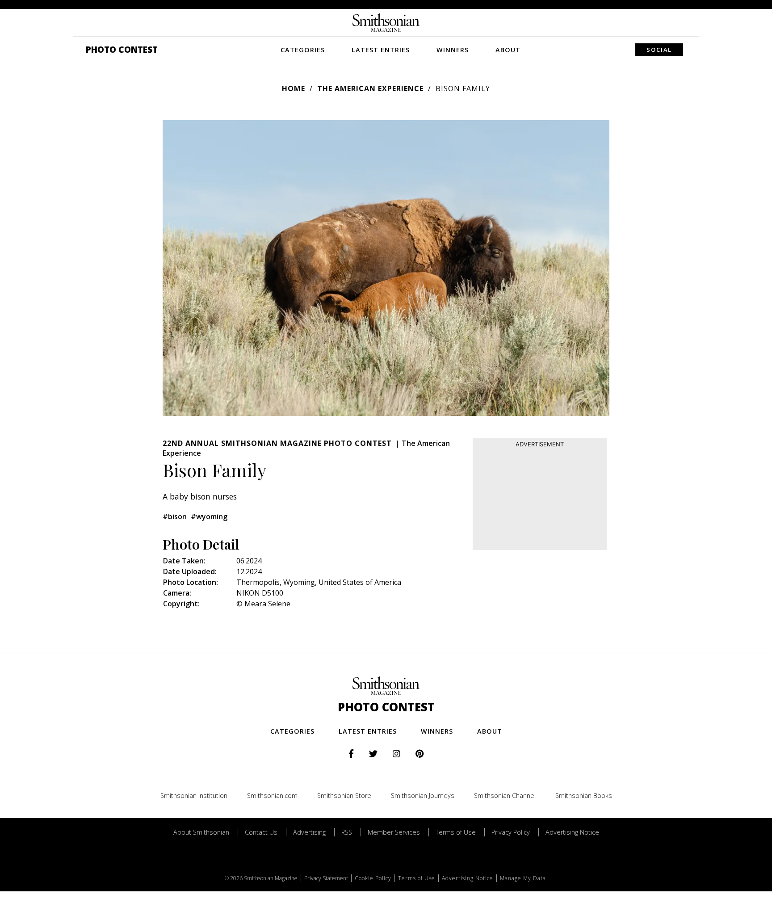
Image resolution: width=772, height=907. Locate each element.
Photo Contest (122, 49)
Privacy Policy (510, 832)
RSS (346, 832)
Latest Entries (381, 50)
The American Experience (370, 88)
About (507, 50)
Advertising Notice (572, 832)
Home (293, 88)
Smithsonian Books (583, 795)
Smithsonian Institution (193, 795)
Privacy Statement (326, 878)
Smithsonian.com (272, 795)
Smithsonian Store (344, 795)
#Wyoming (209, 516)
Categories (303, 50)
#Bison (175, 516)
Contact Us (261, 832)
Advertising (309, 832)
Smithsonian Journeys (422, 795)
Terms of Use (456, 832)
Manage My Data (523, 878)
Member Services (394, 832)
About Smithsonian (201, 832)
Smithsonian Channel (505, 795)
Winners (452, 50)
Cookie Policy (373, 878)
